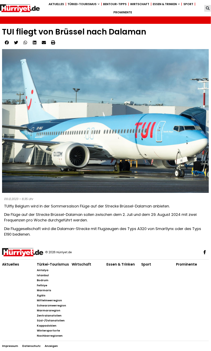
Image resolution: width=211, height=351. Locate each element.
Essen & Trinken (165, 4)
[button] (207, 8)
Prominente (122, 12)
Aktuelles (56, 4)
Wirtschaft (139, 4)
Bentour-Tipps (115, 4)
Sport (188, 4)
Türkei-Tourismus (82, 4)
